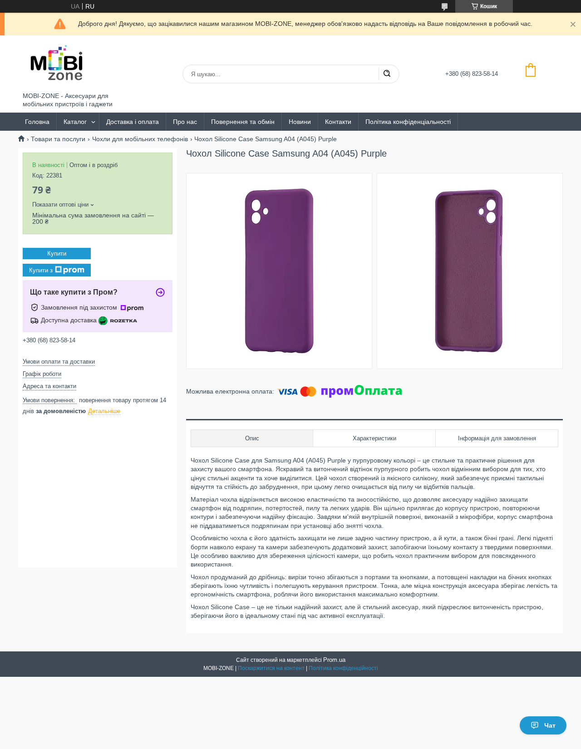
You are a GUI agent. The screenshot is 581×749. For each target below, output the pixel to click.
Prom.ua (334, 659)
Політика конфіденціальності (408, 121)
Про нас (185, 121)
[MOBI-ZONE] (57, 64)
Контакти (338, 121)
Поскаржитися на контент (271, 668)
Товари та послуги (58, 139)
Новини (300, 121)
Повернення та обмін (243, 121)
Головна (37, 121)
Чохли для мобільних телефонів (140, 139)
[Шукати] (387, 74)
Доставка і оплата (132, 121)
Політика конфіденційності (343, 668)
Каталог (75, 121)
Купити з (41, 269)
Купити (56, 253)
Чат (550, 725)
